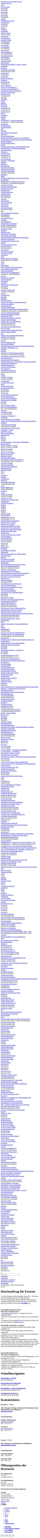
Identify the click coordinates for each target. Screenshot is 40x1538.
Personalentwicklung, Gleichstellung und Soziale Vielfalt (18, 362)
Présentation (4, 15)
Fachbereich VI (5, 155)
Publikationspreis (6, 998)
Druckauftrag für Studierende (11, 1383)
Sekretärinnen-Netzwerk (8, 370)
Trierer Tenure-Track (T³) (8, 1003)
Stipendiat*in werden (7, 739)
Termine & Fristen (6, 681)
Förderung (4, 994)
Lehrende (4, 283)
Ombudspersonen (6, 956)
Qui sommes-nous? (7, 1232)
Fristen (3, 627)
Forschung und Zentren (8, 92)
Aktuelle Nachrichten (7, 1218)
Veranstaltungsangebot (8, 769)
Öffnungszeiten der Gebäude (9, 673)
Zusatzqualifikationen (7, 695)
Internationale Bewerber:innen (10, 615)
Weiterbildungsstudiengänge (9, 837)
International (4, 1064)
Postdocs (3, 1042)
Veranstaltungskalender (8, 482)
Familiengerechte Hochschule (10, 241)
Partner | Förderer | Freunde (9, 445)
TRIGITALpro (5, 820)
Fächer (3, 101)
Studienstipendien (6, 723)
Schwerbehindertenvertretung (10, 213)
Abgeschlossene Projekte (8, 424)
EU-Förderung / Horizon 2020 (10, 1188)
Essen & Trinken (6, 881)
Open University (6, 870)
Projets (3, 1227)
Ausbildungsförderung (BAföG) (11, 709)
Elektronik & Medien (7, 344)
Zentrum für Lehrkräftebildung (10, 272)
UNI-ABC (4, 648)
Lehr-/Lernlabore (6, 840)
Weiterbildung (5, 828)
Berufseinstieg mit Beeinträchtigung (12, 776)
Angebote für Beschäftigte (9, 187)
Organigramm (5, 22)
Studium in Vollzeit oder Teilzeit (10, 535)
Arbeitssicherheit (6, 61)
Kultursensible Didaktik (8, 1246)
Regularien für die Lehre (8, 795)
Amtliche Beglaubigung (8, 603)
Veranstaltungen (6, 1062)
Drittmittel (4, 299)
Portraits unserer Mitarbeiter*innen (11, 330)
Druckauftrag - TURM (8, 1378)
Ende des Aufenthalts (7, 1099)
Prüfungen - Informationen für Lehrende (13, 688)
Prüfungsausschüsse (7, 690)
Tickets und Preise (6, 202)
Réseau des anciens (7, 449)
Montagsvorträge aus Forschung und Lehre (14, 860)
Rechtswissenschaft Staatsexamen (11, 529)
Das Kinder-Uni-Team (8, 559)
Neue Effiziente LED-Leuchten (10, 419)
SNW (2, 374)
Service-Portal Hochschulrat (9, 395)
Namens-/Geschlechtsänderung (10, 659)
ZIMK (3, 176)
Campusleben (5, 479)
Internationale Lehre (7, 792)
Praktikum (4, 702)
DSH (2, 257)
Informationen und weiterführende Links (13, 958)
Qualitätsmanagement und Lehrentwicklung (14, 825)
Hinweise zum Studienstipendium (11, 930)
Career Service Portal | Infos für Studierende (14, 762)
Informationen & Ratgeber (9, 984)
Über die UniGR (6, 1201)
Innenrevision (5, 63)
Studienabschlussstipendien (9, 1082)
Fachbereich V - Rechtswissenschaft (12, 120)
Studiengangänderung (7, 667)
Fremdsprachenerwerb (7, 699)
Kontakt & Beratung (7, 949)
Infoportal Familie (6, 229)
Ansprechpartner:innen (8, 1129)
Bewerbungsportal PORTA (9, 601)
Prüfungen (4, 80)
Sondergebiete (5, 295)
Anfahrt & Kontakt (6, 494)
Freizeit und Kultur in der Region (11, 1173)
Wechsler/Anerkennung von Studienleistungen (15, 147)
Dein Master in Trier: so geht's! (10, 753)
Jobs (2, 334)
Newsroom (4, 966)
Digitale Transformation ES (9, 823)
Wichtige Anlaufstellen (8, 171)
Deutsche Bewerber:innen (9, 605)
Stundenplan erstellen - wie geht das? (12, 650)
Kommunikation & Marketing (10, 360)
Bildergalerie (5, 547)
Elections (3, 402)
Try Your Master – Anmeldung (10, 751)
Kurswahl (4, 1096)
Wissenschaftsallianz (7, 465)
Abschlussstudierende (7, 1076)
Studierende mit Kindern (8, 234)
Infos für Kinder (6, 556)
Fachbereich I (5, 73)
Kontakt (3, 243)
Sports (7, 1515)
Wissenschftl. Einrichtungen (9, 285)
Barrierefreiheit (5, 444)
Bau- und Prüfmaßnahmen (9, 407)
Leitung (3, 293)
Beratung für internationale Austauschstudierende (16, 1097)
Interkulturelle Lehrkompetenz (10, 1244)
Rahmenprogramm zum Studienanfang (12, 643)
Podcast (3, 28)
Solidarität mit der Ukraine (9, 1075)
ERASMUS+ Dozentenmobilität (11, 1185)
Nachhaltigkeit (5, 42)
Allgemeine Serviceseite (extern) (11, 327)
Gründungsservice (6, 965)
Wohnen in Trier (6, 1113)
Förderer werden (6, 737)
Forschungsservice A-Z (8, 951)
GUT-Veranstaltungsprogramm (10, 989)
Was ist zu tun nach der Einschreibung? (13, 632)
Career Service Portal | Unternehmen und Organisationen (18, 764)
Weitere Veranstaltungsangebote (10, 993)
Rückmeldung (5, 676)
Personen (3, 131)
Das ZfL (3, 276)
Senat (2, 384)
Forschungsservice (6, 358)
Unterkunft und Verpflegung (9, 1169)
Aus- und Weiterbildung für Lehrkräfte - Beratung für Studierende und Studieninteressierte (17, 850)
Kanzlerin (4, 68)
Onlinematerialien (6, 872)
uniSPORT (4, 417)
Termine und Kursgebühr (8, 1167)
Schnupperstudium (6, 580)
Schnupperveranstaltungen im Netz (11, 587)
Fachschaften (5, 265)
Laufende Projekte (6, 412)
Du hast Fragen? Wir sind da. (10, 755)
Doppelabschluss (6, 664)
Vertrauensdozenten (7, 975)
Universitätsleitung (6, 52)
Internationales (5, 166)
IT (5, 1513)
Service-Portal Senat (7, 386)
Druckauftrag (6, 1313)
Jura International (6, 127)
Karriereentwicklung (7, 1038)
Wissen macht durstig (7, 589)
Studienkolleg (5, 620)
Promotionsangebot (7, 1134)
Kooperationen (5, 1015)
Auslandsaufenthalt (7, 701)
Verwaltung (4, 286)
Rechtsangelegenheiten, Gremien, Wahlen (13, 64)
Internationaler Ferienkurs (9, 1162)
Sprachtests (4, 255)
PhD (2, 622)
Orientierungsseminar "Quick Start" (12, 1080)
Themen (3, 438)
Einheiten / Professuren (8, 161)
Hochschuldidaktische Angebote (11, 785)
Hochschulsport (5, 195)
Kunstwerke (4, 36)
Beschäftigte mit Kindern (8, 236)
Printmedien (4, 1283)
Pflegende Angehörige (7, 239)
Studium (3, 103)
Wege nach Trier (6, 1071)
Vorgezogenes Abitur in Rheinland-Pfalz (13, 608)
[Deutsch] (4, 1267)
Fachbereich (4, 77)
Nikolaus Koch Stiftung (8, 924)
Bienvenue (4, 134)
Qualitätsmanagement (7, 365)
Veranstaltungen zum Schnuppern (11, 584)
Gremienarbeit (5, 381)
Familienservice (5, 232)
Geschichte (4, 24)
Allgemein (4, 99)
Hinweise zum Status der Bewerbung (12, 599)
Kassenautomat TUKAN (8, 671)
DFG (2, 938)
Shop (6, 1516)
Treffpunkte (4, 896)
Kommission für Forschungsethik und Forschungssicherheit (19, 979)
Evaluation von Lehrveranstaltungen (12, 802)
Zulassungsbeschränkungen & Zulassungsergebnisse (17, 613)
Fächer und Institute (7, 78)
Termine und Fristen (7, 1124)
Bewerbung (4, 594)
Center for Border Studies (9, 1202)
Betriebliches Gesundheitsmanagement (12, 181)
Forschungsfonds (6, 921)
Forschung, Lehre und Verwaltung (11, 1180)
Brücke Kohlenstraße (7, 433)
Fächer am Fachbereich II (8, 87)
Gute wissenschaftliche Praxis (10, 952)
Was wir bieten (5, 328)
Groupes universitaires (7, 886)
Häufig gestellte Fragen (8, 143)
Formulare (4, 716)
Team (2, 1017)
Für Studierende (6, 1211)
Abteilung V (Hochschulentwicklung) (12, 353)
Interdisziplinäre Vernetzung (9, 1014)
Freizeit (3, 882)
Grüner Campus (6, 33)
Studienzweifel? (6, 680)
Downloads (4, 1257)
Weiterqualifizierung (7, 1028)
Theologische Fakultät (7, 169)
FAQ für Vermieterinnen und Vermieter (13, 1110)
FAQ (2, 625)
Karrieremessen (5, 765)
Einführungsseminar (7, 1092)
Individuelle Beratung (7, 786)
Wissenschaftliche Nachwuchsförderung (13, 937)
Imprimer (3, 1236)
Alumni (3, 119)
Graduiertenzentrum (7, 192)
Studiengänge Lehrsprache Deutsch (12, 610)
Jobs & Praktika (5, 898)
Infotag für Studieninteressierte (10, 566)
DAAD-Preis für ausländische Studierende (14, 1083)
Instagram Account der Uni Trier (11, 577)
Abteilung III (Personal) (8, 323)
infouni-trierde (5, 1501)
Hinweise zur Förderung (8, 928)
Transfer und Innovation (8, 367)
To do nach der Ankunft (8, 1127)
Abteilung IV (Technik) (8, 337)
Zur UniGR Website (7, 1220)
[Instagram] (10, 1536)
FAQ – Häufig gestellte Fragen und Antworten (15, 1104)
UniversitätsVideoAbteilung (9, 269)
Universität (4, 8)
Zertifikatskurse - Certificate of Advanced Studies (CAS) (18, 842)
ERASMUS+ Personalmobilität (10, 1187)
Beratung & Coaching (7, 278)
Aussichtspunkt (5, 38)
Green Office (5, 45)
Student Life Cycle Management (11, 321)
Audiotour (4, 29)
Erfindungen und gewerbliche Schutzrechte (14, 963)
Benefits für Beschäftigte (8, 332)
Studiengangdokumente (8, 800)
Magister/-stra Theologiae (8, 531)
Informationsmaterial (7, 1192)
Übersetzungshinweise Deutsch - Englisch (14, 1190)
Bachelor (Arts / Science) (8, 522)
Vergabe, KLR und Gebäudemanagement (13, 302)
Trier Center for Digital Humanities (11, 267)
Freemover (4, 1115)
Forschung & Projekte (7, 167)
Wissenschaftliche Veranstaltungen (11, 923)
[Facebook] (2, 1536)
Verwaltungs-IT (5, 369)
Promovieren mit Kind (7, 1000)
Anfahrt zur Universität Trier (9, 500)
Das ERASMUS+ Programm (10, 1183)
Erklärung (4, 491)
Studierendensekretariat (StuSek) (11, 318)
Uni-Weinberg (5, 47)
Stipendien (4, 718)
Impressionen (5, 50)
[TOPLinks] (4, 393)
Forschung (4, 106)
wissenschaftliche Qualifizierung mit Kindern (14, 237)
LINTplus (4, 821)
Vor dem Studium (6, 279)
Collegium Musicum (7, 895)
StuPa (2, 262)
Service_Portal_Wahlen (8, 405)
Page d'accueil (5, 7)
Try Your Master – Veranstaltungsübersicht (14, 750)
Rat (2, 1010)
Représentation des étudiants (9, 258)
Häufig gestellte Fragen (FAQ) (10, 1174)
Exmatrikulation (6, 666)
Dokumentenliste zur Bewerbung (11, 612)
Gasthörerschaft (5, 858)
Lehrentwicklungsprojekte (9, 816)
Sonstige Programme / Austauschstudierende (14, 624)
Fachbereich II (5, 82)
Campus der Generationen (9, 853)
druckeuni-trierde (18, 1322)
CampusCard (5, 832)
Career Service (5, 758)
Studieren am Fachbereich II (9, 89)
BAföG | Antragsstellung (8, 713)
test (2, 1260)
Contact (3, 1503)
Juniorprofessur (5, 1052)
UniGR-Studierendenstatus (9, 1209)
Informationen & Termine (8, 400)
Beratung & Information (8, 1026)
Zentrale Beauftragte (7, 271)
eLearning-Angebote (7, 991)
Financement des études (8, 900)
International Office (7, 316)
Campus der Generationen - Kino (11, 861)
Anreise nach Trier (6, 498)
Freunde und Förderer (7, 561)
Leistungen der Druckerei (9, 1393)
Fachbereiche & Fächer (8, 70)
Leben (3, 874)
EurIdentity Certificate (7, 1215)
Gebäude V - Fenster (7, 430)
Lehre (2, 778)
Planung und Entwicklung (9, 363)
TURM (3, 376)
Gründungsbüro (5, 194)
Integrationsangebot (7, 1122)
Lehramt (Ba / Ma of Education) (10, 528)
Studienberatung (6, 1120)
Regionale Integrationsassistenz (10, 1106)
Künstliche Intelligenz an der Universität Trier (15, 178)
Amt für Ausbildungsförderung (10, 313)
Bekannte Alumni (6, 456)
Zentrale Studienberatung (8, 320)
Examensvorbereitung (7, 136)
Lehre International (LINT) (9, 1237)
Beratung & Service (7, 903)
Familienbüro (5, 180)
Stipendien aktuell (6, 722)
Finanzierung (5, 1029)
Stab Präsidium (5, 57)
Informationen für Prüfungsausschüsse (12, 692)
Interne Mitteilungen (7, 487)
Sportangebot (5, 201)
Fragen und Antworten (8, 1234)
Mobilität (3, 879)
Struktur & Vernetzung (8, 1005)
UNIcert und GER (6, 253)
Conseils (3, 902)
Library (7, 1509)
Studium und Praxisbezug (9, 771)
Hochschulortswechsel (8, 669)
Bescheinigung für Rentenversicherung (13, 660)
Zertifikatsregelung (6, 1255)
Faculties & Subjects (11, 1508)
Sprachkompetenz (6, 1250)
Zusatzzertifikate (6, 536)
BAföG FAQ (5, 715)
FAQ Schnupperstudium (8, 585)
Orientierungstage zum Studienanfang (12, 634)
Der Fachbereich (6, 85)
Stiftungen (4, 944)
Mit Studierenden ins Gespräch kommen (13, 564)
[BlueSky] (5, 1536)
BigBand (3, 893)
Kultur (3, 889)
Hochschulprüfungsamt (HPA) (10, 314)
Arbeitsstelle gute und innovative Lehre (13, 356)
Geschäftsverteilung (7, 56)
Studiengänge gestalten (8, 806)
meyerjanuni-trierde (7, 1428)
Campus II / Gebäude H (8, 416)
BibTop (3, 437)
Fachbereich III (5, 94)
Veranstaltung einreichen (8, 550)
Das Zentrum (5, 250)
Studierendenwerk (6, 468)
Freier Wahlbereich (6, 538)
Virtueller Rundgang (7, 503)
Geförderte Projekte (7, 463)
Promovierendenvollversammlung (11, 1012)
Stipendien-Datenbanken (8, 730)
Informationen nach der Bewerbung (12, 1103)
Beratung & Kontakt (7, 1085)
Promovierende (5, 1031)
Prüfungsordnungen (7, 694)
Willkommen (5, 1225)
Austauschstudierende (7, 1087)
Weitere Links (5, 1216)
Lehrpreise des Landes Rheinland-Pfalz (13, 814)
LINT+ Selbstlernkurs (7, 1251)
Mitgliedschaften (6, 470)
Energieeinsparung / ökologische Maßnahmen (15, 442)
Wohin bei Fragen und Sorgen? (10, 645)
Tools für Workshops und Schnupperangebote (15, 573)
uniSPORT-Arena (6, 431)
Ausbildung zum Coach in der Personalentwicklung (16, 846)
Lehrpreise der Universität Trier (10, 813)
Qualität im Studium (7, 674)
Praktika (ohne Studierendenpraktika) (12, 335)
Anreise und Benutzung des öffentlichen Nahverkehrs (17, 1171)
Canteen (7, 1511)
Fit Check (4, 744)
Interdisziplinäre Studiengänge (10, 521)
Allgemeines (4, 206)
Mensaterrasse (5, 435)
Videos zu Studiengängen (8, 570)
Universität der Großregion (9, 466)
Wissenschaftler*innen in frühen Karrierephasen (15, 1019)
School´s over (5, 578)
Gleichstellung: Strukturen (9, 223)
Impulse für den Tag (7, 188)
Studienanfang (5, 629)
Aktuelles (4, 98)
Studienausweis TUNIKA (9, 678)
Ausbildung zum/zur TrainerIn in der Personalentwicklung (18, 847)
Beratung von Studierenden (9, 1248)
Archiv (3, 493)
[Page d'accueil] (6, 3)
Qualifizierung (5, 781)
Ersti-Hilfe (4, 646)
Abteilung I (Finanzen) (8, 290)
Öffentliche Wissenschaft (8, 863)
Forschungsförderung (7, 914)
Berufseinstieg (5, 772)
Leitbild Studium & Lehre (9, 793)
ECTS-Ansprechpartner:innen (10, 1094)
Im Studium (4, 124)
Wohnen (3, 877)
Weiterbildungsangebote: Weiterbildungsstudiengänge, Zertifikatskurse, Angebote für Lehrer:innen (17, 834)
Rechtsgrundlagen (6, 141)
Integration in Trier (6, 1194)
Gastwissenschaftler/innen (9, 1148)
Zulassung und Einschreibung (10, 1136)
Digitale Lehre (5, 790)
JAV (2, 211)
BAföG (3, 145)
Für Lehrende (5, 1213)
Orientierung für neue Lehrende (10, 804)
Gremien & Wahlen (7, 377)
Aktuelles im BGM (7, 185)
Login (2, 486)
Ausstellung (4, 31)
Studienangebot (5, 126)
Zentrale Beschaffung (7, 304)
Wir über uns (5, 204)
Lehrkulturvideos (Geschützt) (10, 1253)
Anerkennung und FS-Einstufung (11, 91)
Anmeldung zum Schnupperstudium (12, 592)
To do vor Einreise (6, 1155)
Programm (4, 549)
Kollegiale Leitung (6, 1008)
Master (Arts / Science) (8, 524)
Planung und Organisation (9, 1152)
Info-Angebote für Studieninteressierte (12, 575)
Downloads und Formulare (9, 133)
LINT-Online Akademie (8, 1241)
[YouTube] (7, 1536)
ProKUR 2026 (5, 154)
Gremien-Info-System (7, 383)
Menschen (4, 480)
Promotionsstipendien (7, 725)
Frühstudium (5, 563)
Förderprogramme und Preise (10, 807)
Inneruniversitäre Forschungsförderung (13, 917)
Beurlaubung (5, 662)
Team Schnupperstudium (8, 591)
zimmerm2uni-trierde (7, 1422)
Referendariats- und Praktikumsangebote (13, 148)
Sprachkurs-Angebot (7, 251)
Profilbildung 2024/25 (7, 21)
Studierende (4, 281)
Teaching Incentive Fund (8, 811)
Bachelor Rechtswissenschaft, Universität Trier (15, 138)
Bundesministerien (6, 942)
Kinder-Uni (4, 543)
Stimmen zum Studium (8, 452)
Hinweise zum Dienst (7, 598)
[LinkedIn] (13, 1536)
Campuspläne (5, 501)
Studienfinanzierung (7, 706)
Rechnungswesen (6, 300)
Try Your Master (6, 746)
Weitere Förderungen (7, 1001)
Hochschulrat (5, 389)
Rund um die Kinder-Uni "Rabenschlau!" (13, 554)
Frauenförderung (6, 222)
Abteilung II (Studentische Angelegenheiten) (14, 309)
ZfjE (2, 129)
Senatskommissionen (7, 388)
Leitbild (3, 19)
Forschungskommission (8, 977)
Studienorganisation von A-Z (10, 655)
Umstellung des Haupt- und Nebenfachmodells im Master (18, 757)
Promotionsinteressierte (8, 1022)
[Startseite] (11, 1)
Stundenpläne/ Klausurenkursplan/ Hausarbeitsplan (16, 140)
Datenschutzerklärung (7, 1265)
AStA (2, 264)
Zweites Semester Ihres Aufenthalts (11, 1101)
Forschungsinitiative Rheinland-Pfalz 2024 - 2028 (16, 931)
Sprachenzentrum (6, 246)
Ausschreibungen (6, 306)
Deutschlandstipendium (8, 458)
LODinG (3, 935)
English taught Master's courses (10, 526)
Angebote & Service (7, 218)
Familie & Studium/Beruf (8, 225)
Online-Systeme (6, 856)
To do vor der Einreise (7, 1125)
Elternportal (4, 552)
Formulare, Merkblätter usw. (9, 348)
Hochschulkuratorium (7, 396)
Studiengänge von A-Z (8, 517)
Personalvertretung (6, 208)
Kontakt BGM (5, 190)
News (2, 472)
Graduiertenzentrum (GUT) (9, 980)
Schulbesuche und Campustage (10, 571)
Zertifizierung (5, 788)
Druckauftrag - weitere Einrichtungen (13, 1388)
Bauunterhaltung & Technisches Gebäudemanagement (17, 346)
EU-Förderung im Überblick (9, 940)
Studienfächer (5, 533)
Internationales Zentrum (8, 1222)
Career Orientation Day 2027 (10, 767)
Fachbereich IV (5, 108)
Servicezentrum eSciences (9, 244)
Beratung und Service (7, 827)
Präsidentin (4, 66)
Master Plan (4, 741)
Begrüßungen (5, 638)
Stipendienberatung (7, 732)
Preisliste (25, 1303)
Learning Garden (6, 40)
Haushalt (3, 297)
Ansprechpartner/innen (8, 307)
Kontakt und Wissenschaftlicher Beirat (12, 1176)
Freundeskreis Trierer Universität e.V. (12, 459)
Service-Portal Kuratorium (9, 398)
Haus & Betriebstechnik (8, 342)
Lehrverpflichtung (6, 799)
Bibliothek (4, 174)
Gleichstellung (5, 215)
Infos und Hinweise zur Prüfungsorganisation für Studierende (19, 687)
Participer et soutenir (7, 1230)
